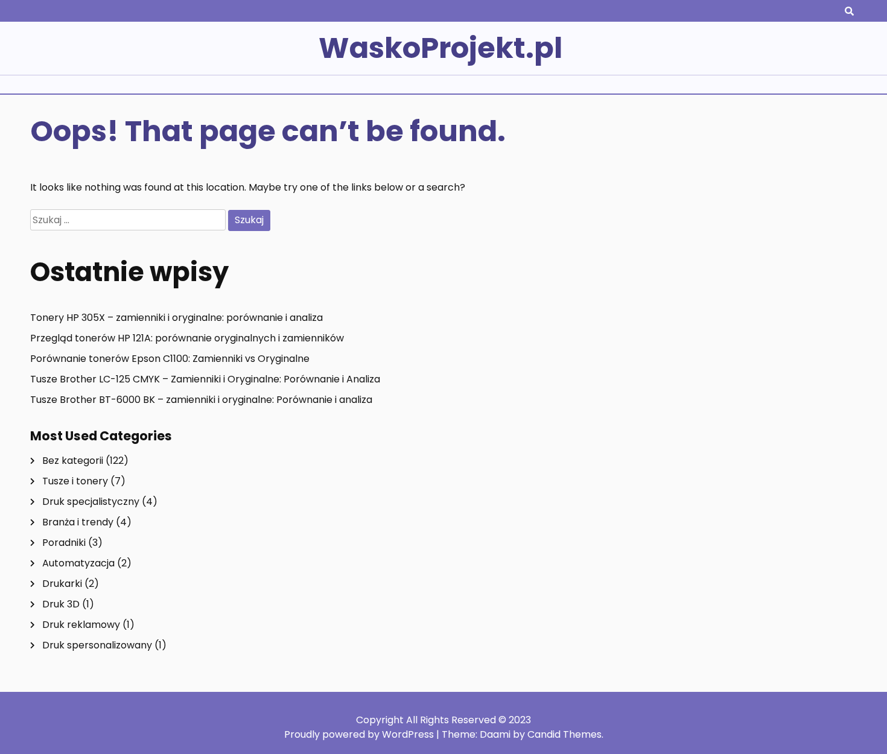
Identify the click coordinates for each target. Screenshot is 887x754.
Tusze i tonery (75, 481)
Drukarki (62, 584)
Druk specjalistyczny (90, 501)
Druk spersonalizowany (97, 645)
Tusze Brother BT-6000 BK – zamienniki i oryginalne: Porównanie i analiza (201, 400)
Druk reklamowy (81, 625)
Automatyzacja (78, 563)
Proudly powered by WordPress (360, 734)
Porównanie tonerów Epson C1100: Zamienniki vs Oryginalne (170, 359)
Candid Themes (564, 734)
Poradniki (64, 543)
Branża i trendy (77, 522)
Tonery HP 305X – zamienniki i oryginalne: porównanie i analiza (176, 318)
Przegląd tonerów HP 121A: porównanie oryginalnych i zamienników (187, 338)
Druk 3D (61, 604)
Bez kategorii (72, 460)
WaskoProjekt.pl (440, 48)
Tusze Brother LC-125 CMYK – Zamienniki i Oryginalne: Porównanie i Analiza (205, 379)
